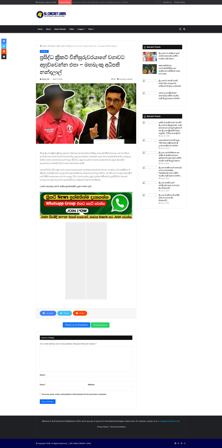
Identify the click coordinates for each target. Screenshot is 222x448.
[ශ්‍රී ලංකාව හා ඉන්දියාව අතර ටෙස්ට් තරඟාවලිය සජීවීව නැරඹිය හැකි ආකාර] (150, 57)
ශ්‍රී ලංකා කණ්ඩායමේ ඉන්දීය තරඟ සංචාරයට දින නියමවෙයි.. (169, 198)
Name (43, 375)
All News (51, 46)
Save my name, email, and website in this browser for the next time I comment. (74, 394)
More (91, 29)
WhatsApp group (100, 325)
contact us (167, 2)
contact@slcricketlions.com (169, 421)
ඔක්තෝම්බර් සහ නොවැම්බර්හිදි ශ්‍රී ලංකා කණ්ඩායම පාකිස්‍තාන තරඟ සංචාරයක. (169, 69)
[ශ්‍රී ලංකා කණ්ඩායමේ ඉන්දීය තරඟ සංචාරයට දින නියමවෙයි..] (150, 198)
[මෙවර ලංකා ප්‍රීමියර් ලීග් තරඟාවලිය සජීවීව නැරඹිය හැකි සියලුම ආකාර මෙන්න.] (150, 96)
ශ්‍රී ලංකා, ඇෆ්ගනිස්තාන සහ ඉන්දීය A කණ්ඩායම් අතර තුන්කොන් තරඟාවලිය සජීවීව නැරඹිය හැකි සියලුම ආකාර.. (170, 156)
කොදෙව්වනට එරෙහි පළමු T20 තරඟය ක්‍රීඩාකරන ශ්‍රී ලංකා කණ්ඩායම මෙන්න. (169, 143)
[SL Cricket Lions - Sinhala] (51, 15)
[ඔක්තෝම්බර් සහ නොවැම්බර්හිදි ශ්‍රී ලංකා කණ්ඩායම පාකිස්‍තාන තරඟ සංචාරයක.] (150, 69)
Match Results (60, 29)
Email (43, 385)
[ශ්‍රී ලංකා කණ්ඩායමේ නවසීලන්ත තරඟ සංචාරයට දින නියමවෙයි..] (150, 186)
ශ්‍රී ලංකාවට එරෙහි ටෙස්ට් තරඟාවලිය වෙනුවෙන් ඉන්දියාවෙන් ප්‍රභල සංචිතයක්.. (170, 83)
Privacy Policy (179, 2)
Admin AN (45, 79)
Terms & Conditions (118, 427)
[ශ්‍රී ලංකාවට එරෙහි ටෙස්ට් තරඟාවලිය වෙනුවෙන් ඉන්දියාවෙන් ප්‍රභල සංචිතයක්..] (150, 84)
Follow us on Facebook (76, 325)
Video (71, 29)
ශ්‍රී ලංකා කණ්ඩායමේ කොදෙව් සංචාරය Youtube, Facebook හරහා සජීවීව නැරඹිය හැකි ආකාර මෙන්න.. (170, 171)
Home (40, 29)
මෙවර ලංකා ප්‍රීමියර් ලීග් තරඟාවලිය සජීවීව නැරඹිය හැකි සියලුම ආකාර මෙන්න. (101, 2)
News (48, 29)
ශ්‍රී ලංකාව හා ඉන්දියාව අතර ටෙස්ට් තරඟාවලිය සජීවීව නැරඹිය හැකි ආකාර (169, 56)
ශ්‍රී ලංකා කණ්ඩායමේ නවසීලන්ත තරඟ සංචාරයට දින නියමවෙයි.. (169, 185)
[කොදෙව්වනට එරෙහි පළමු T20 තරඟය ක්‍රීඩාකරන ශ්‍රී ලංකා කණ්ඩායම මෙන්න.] (150, 144)
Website (91, 385)
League (81, 29)
